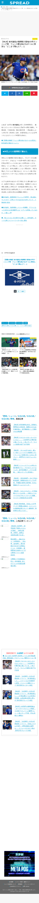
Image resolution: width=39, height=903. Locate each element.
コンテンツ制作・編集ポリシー (22, 881)
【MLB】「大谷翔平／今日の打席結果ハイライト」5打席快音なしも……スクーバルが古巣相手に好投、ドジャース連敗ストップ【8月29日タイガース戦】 (25, 680)
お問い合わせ (26, 886)
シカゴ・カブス (20, 325)
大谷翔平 (20, 653)
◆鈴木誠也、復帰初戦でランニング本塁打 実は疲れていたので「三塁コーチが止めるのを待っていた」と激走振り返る (18, 199)
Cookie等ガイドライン (15, 886)
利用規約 (20, 884)
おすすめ (11, 325)
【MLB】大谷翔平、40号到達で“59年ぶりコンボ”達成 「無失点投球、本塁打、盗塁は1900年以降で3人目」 (18, 530)
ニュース (5, 323)
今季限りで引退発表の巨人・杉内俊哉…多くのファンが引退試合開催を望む (18, 562)
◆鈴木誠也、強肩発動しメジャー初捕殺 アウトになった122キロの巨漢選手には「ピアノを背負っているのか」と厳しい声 (19, 210)
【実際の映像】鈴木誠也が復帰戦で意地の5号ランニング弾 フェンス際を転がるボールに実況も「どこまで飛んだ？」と (19, 262)
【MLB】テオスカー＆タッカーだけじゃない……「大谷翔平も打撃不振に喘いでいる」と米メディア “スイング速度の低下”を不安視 (25, 665)
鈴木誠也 (29, 325)
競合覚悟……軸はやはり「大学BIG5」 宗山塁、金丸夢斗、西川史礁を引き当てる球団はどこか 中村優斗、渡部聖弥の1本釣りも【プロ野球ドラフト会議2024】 (18, 547)
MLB (4, 325)
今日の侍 (13, 323)
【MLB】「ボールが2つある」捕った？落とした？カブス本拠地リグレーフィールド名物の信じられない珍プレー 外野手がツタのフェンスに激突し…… (24, 454)
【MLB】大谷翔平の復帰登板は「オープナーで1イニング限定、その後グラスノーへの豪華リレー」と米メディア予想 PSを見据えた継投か (25, 711)
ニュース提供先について (10, 884)
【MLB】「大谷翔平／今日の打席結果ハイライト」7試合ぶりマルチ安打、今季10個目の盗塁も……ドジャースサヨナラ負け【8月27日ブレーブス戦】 (25, 726)
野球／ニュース (9, 416)
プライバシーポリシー (29, 884)
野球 (26, 323)
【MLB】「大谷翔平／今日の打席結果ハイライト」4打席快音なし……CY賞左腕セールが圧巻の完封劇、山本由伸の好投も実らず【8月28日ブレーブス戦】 (25, 695)
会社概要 (11, 881)
